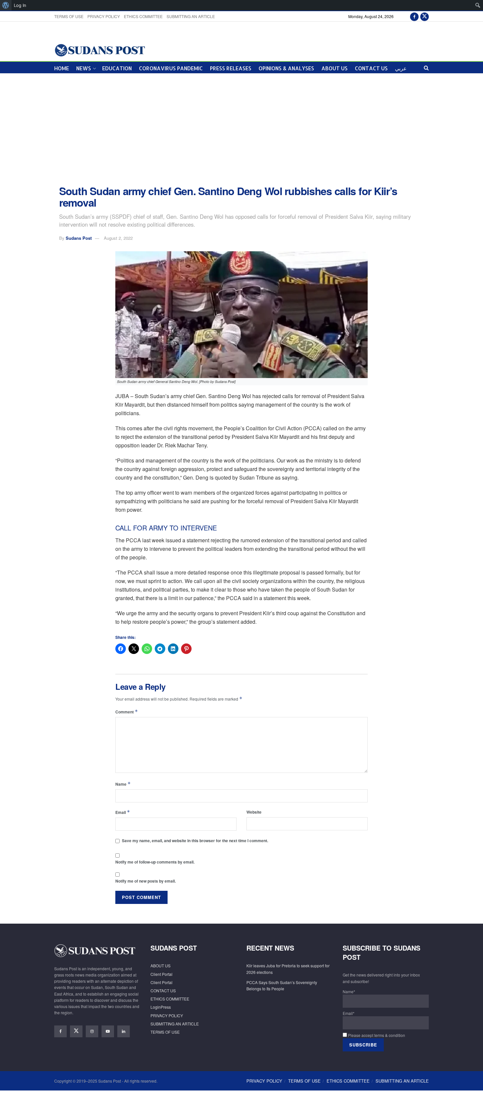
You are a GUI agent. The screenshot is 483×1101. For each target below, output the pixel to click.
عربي (401, 68)
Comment (126, 711)
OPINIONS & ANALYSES (286, 68)
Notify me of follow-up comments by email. (155, 862)
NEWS (83, 68)
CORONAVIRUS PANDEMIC (171, 68)
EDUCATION (117, 68)
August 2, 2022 (118, 238)
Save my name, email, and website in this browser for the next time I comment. (195, 840)
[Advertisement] (241, 129)
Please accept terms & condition (376, 1035)
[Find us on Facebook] (414, 16)
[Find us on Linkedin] (123, 1031)
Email (122, 812)
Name (123, 784)
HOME (61, 68)
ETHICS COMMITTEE (143, 16)
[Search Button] (426, 67)
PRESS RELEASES (230, 68)
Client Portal (161, 974)
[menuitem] (6, 5)
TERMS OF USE (68, 16)
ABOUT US (334, 68)
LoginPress (160, 1007)
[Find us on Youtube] (108, 1031)
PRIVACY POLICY (103, 16)
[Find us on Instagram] (92, 1031)
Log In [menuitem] (20, 5)
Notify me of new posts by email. (145, 881)
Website (254, 812)
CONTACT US (371, 68)
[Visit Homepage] (99, 50)
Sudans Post (79, 238)
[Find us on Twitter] (424, 16)
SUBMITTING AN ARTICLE (191, 16)
